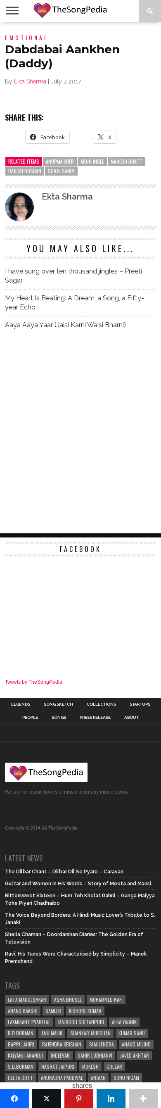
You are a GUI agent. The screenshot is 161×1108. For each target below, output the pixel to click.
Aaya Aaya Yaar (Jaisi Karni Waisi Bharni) (65, 325)
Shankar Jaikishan (90, 1033)
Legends (20, 704)
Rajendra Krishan (61, 1044)
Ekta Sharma (30, 81)
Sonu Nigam (126, 1077)
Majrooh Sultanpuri (81, 1021)
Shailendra (101, 1044)
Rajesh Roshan (24, 170)
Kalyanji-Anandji (25, 1055)
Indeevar (60, 1055)
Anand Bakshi (23, 1010)
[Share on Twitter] (46, 1098)
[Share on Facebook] (14, 1098)
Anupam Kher (60, 161)
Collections (101, 704)
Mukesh (90, 1066)
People (30, 718)
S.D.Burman (20, 1066)
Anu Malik (51, 1033)
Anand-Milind (136, 1044)
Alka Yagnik (124, 1021)
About (131, 718)
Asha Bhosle (68, 999)
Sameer (53, 1010)
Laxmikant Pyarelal (29, 1021)
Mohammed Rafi (106, 999)
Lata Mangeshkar (27, 999)
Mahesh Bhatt (126, 161)
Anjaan (98, 1077)
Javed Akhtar (134, 1055)
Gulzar (114, 1066)
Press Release (95, 718)
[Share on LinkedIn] (111, 1098)
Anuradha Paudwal (62, 1077)
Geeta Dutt (20, 1077)
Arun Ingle (92, 161)
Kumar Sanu (131, 1033)
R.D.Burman (20, 1033)
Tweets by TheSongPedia (33, 682)
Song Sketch (58, 704)
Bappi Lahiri (21, 1044)
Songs (59, 718)
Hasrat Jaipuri (57, 1066)
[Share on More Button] (143, 1098)
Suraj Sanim (61, 170)
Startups (140, 704)
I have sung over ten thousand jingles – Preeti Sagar (73, 275)
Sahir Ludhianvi (95, 1055)
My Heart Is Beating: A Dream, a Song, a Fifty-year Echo (74, 302)
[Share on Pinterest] (78, 1098)
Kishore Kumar (85, 1010)
